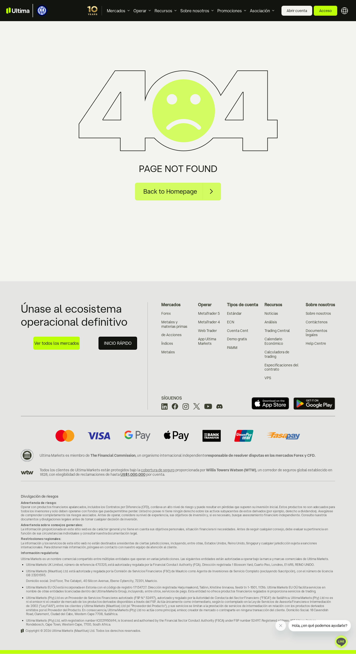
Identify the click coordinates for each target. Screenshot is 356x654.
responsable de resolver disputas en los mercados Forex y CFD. (261, 455)
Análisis (271, 322)
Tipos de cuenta (242, 304)
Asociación (260, 10)
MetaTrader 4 (209, 322)
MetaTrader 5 (209, 313)
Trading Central (277, 331)
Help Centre (316, 343)
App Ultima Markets (207, 341)
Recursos (163, 10)
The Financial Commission (113, 455)
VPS (268, 378)
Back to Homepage (170, 191)
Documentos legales (316, 333)
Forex (166, 313)
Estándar (234, 313)
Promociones (229, 10)
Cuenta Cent (237, 331)
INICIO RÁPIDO (118, 343)
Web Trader (207, 331)
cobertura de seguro (158, 470)
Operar (139, 10)
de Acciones (171, 335)
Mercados (116, 10)
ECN (230, 322)
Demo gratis (237, 339)
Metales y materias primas (174, 324)
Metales (168, 352)
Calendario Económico (274, 341)
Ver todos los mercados (56, 343)
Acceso (325, 11)
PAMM (232, 348)
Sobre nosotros (194, 10)
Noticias (271, 313)
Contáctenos (317, 322)
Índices (167, 343)
